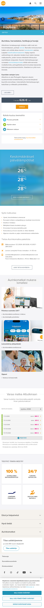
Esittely (5, 32)
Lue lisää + (7, 92)
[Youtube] (24, 572)
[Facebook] (4, 572)
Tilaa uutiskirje (11, 548)
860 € (34, 429)
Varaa (22, 107)
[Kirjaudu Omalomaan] (30, 3)
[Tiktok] (17, 572)
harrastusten (28, 50)
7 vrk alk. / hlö (22, 100)
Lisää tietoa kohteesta (21, 267)
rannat (22, 48)
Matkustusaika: (7, 409)
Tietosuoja (5, 556)
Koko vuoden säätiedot (21, 197)
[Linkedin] (31, 572)
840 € (34, 416)
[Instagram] (11, 572)
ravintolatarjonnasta (16, 62)
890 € (34, 433)
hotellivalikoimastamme (16, 53)
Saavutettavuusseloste (9, 561)
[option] (22, 18)
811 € (35, 420)
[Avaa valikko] (40, 3)
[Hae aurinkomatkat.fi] (35, 3)
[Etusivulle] (3, 3)
